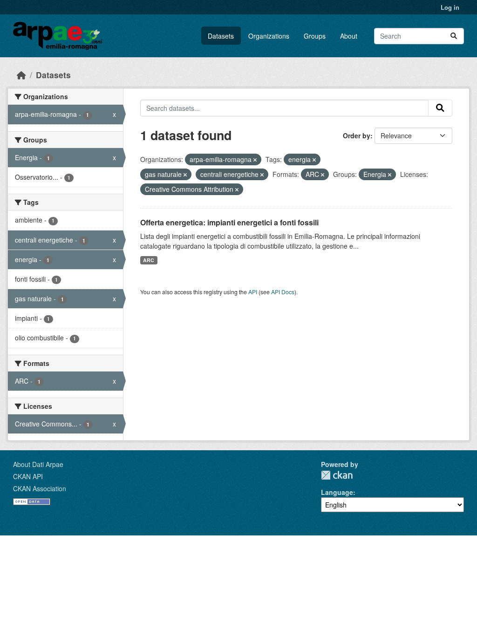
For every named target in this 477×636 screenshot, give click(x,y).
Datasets (221, 36)
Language (337, 492)
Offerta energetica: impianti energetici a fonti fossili (229, 222)
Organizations (268, 36)
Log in (450, 7)
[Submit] (453, 36)
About (348, 36)
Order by (356, 135)
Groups (315, 36)
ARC (148, 260)
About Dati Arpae (38, 464)
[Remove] (255, 159)
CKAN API (28, 476)
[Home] (21, 75)
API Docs (282, 292)
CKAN (337, 475)
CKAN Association (39, 488)
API (252, 292)
